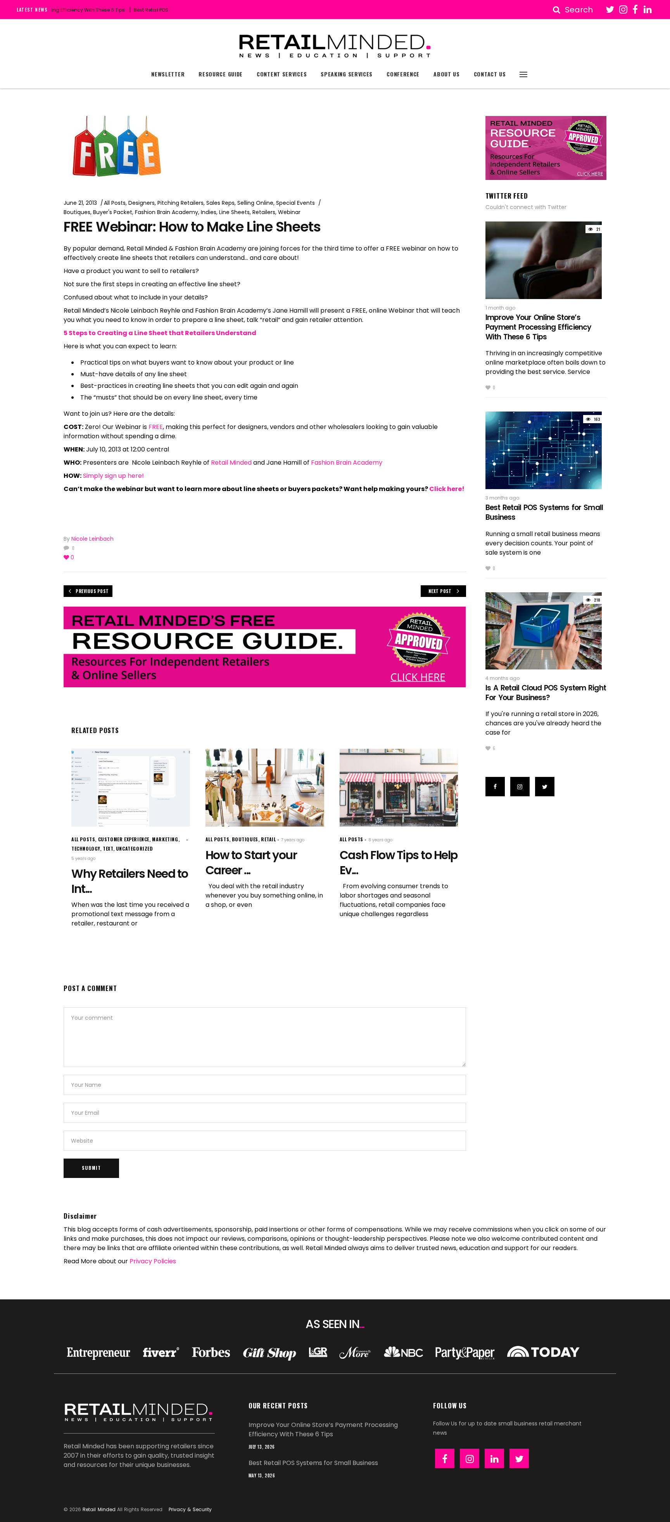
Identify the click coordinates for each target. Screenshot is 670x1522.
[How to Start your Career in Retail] (264, 788)
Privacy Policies (153, 1261)
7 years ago (292, 840)
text (108, 848)
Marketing (165, 839)
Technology (85, 848)
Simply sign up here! (113, 475)
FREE (156, 426)
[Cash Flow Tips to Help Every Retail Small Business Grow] (399, 788)
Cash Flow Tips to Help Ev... (399, 863)
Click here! (446, 488)
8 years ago (380, 840)
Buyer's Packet (112, 212)
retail (268, 839)
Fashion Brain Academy (166, 212)
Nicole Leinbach (92, 539)
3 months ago (502, 498)
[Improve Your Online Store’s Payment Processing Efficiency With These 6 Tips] (546, 260)
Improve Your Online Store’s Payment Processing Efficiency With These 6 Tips (538, 327)
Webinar (289, 212)
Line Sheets (234, 212)
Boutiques (77, 212)
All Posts (115, 203)
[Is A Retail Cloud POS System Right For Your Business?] (546, 630)
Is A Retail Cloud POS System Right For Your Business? (545, 693)
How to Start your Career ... (251, 863)
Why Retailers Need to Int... (129, 881)
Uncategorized (134, 848)
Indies (208, 212)
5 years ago (83, 858)
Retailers (263, 212)
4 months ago (502, 678)
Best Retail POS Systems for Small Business (153, 10)
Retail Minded (231, 462)
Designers (141, 203)
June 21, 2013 (80, 203)
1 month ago (500, 307)
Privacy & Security (190, 1509)
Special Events (295, 203)
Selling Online (255, 203)
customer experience (123, 839)
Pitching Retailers (180, 203)
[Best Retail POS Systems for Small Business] (546, 450)
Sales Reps (220, 203)
